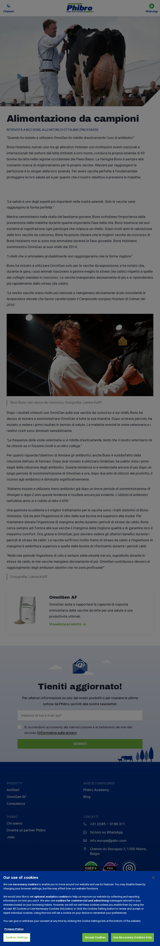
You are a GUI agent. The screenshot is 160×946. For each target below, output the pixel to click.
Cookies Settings (17, 937)
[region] (80, 908)
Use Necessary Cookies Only (132, 937)
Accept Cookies (95, 937)
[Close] (153, 877)
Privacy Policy (14, 929)
